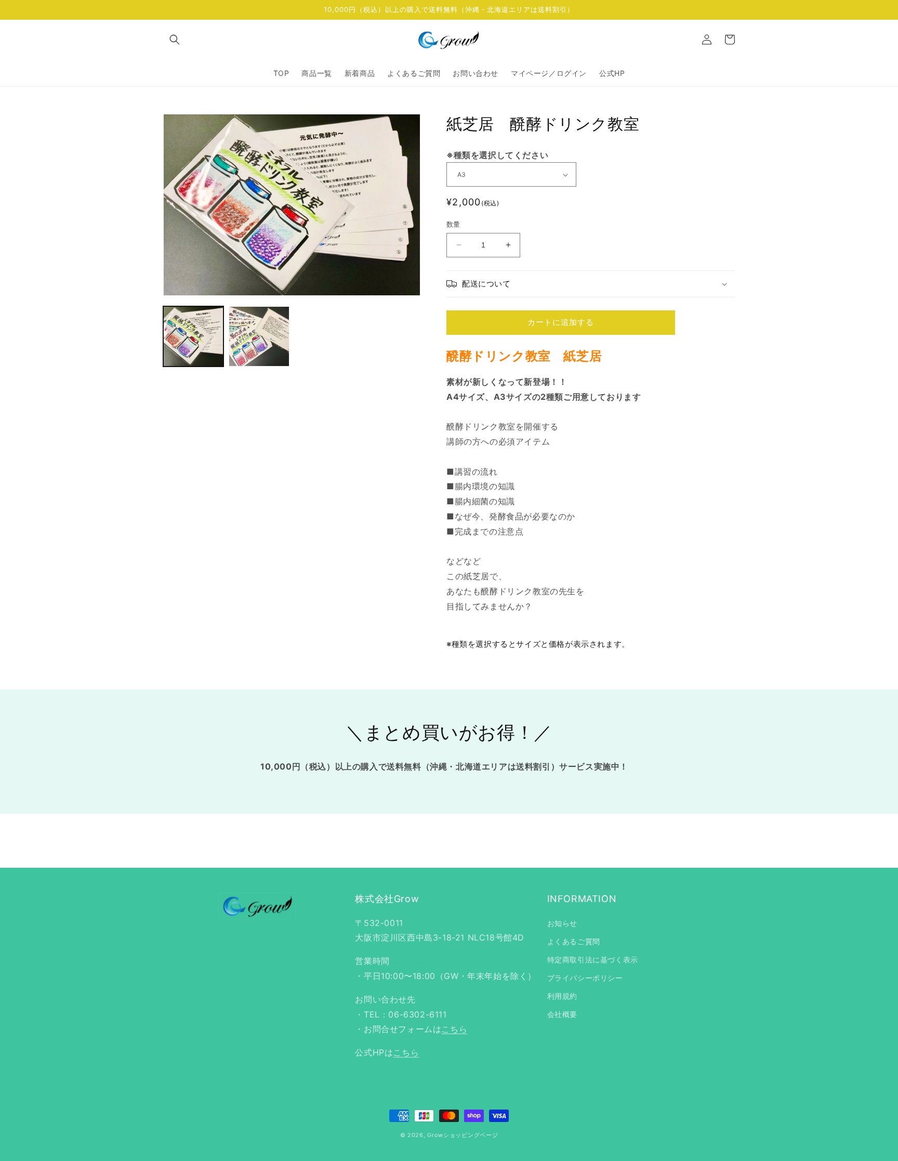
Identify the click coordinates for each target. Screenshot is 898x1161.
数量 (453, 224)
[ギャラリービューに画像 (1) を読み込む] (193, 336)
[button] (174, 39)
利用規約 (562, 996)
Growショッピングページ (462, 1135)
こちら (454, 1029)
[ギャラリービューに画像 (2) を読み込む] (259, 336)
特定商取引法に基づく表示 (592, 959)
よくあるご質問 (573, 941)
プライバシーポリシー (585, 977)
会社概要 (562, 1014)
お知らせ (562, 923)
